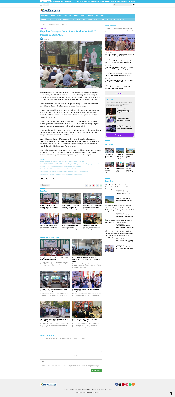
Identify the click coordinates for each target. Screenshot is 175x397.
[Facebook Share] (86, 185)
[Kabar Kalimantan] (50, 10)
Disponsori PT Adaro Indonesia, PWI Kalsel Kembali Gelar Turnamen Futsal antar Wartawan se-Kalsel (124, 119)
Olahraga (90, 15)
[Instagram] (126, 384)
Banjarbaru (58, 19)
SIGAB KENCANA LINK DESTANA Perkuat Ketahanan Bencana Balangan (61, 174)
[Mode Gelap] (134, 4)
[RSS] (133, 384)
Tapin (95, 19)
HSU (83, 19)
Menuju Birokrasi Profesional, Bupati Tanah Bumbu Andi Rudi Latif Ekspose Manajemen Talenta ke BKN (130, 170)
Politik (102, 15)
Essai (65, 15)
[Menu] (41, 4)
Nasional (83, 15)
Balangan (43, 19)
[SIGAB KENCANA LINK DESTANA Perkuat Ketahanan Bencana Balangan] (92, 218)
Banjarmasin (44, 15)
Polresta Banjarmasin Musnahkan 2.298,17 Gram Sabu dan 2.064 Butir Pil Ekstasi (119, 87)
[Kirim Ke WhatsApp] (101, 185)
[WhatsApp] (130, 384)
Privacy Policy (86, 389)
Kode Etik (78, 389)
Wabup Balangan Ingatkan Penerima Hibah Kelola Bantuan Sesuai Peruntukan (62, 161)
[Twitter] (119, 384)
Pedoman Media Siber (105, 389)
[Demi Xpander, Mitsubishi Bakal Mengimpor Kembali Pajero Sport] (111, 128)
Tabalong (89, 19)
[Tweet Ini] (90, 185)
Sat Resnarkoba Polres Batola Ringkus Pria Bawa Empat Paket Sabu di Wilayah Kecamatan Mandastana (119, 81)
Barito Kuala (66, 19)
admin (45, 38)
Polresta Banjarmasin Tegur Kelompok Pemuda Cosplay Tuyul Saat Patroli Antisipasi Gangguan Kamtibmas (118, 74)
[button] (130, 4)
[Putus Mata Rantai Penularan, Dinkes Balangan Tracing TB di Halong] (49, 218)
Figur (70, 15)
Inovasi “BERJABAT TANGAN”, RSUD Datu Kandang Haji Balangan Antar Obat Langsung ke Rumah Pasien (71, 164)
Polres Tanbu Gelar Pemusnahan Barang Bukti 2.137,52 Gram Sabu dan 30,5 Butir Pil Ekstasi (118, 61)
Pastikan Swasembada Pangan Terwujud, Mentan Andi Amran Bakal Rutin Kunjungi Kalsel (124, 111)
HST (78, 19)
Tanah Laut (120, 19)
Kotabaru (102, 19)
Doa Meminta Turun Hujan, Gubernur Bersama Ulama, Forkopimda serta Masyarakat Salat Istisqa (109, 156)
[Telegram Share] (97, 185)
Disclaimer (95, 389)
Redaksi (66, 389)
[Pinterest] (123, 384)
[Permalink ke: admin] (41, 38)
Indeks (46, 4)
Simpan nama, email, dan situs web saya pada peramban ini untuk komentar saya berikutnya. (70, 366)
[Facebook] (116, 384)
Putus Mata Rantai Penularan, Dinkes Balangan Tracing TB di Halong (59, 169)
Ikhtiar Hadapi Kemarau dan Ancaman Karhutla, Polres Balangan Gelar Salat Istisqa (64, 171)
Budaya (52, 15)
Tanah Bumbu (111, 19)
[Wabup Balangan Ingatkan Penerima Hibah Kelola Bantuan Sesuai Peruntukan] (49, 198)
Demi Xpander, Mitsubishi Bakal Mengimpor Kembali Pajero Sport (124, 127)
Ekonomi (59, 15)
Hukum (76, 15)
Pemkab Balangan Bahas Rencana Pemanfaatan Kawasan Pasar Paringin (60, 166)
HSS (74, 19)
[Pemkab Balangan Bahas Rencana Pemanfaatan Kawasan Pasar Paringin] (92, 198)
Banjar (50, 19)
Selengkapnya (119, 93)
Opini (96, 15)
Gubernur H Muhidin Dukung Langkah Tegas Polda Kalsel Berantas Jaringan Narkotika (119, 55)
